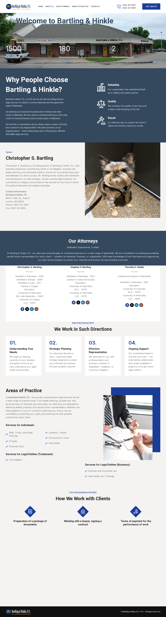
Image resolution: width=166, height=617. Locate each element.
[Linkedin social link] (32, 309)
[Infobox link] (126, 6)
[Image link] (18, 611)
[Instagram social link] (36, 309)
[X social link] (27, 309)
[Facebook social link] (22, 309)
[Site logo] (19, 6)
